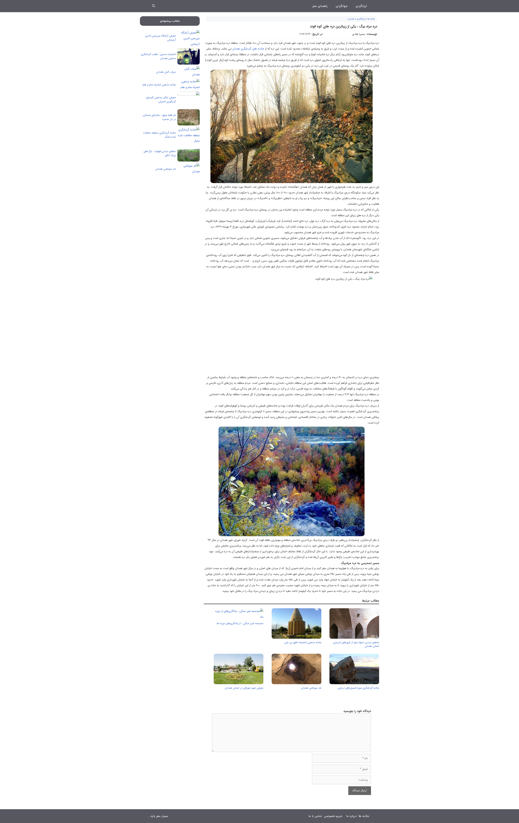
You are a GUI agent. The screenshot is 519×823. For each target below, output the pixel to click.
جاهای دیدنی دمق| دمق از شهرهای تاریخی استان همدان (356, 644)
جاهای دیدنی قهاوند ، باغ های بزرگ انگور (160, 153)
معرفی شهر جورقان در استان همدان (244, 688)
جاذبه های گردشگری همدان (248, 48)
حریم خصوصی (333, 816)
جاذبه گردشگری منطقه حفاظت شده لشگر (159, 135)
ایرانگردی (361, 6)
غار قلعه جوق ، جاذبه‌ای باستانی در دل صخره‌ (159, 117)
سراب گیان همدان (166, 72)
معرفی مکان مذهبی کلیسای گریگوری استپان (161, 99)
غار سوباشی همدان (311, 688)
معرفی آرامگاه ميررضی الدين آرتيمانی (160, 38)
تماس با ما (315, 816)
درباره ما (351, 816)
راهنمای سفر (320, 6)
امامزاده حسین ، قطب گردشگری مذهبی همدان (158, 56)
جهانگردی (341, 6)
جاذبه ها (371, 19)
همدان (351, 19)
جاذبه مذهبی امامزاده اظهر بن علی (302, 642)
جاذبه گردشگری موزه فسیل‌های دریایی (358, 688)
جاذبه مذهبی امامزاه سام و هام (159, 85)
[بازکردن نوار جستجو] (153, 6)
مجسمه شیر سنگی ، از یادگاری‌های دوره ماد (239, 623)
